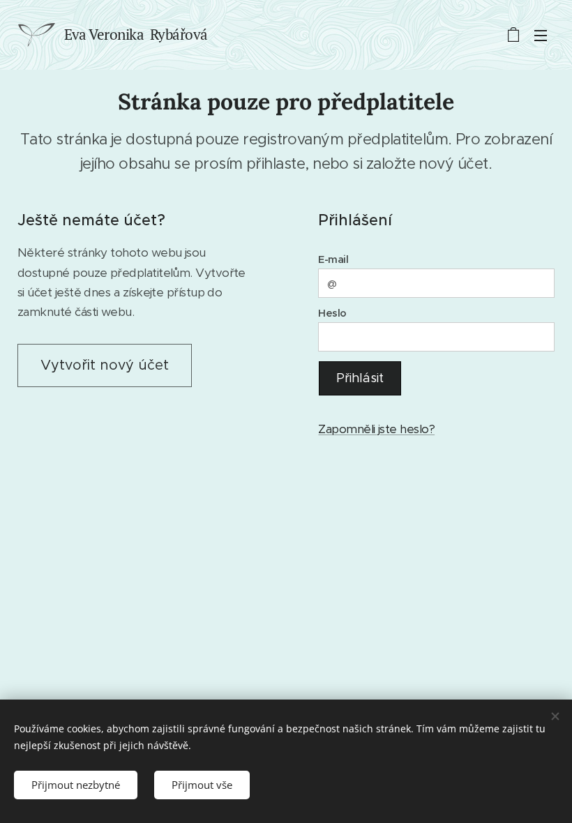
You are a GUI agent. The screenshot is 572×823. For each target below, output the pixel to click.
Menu (541, 35)
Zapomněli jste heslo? (376, 429)
